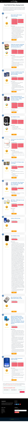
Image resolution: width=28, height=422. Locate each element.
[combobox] (7, 390)
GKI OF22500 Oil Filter (15, 235)
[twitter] (16, 404)
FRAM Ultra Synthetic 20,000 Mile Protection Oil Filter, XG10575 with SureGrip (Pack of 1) (17, 45)
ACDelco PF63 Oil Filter (15, 218)
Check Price (14, 39)
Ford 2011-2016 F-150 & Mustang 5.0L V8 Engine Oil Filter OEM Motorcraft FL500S (17, 183)
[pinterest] (20, 404)
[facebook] (15, 404)
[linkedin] (18, 404)
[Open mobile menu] (1, 1)
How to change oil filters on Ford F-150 (11, 384)
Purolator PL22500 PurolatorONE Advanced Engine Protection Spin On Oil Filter (17, 73)
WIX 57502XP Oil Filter (15, 116)
